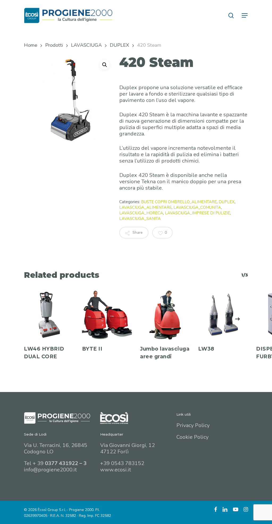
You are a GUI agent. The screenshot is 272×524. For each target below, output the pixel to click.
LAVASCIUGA (86, 45)
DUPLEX (119, 45)
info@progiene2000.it (50, 469)
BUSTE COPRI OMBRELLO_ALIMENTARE (179, 202)
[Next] (237, 319)
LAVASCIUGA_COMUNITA (197, 207)
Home (30, 45)
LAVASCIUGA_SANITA (140, 218)
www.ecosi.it (115, 469)
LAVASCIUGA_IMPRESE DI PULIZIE (197, 213)
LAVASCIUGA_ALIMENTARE (145, 207)
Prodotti (54, 45)
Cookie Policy (192, 437)
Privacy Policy (193, 425)
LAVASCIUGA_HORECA (141, 213)
